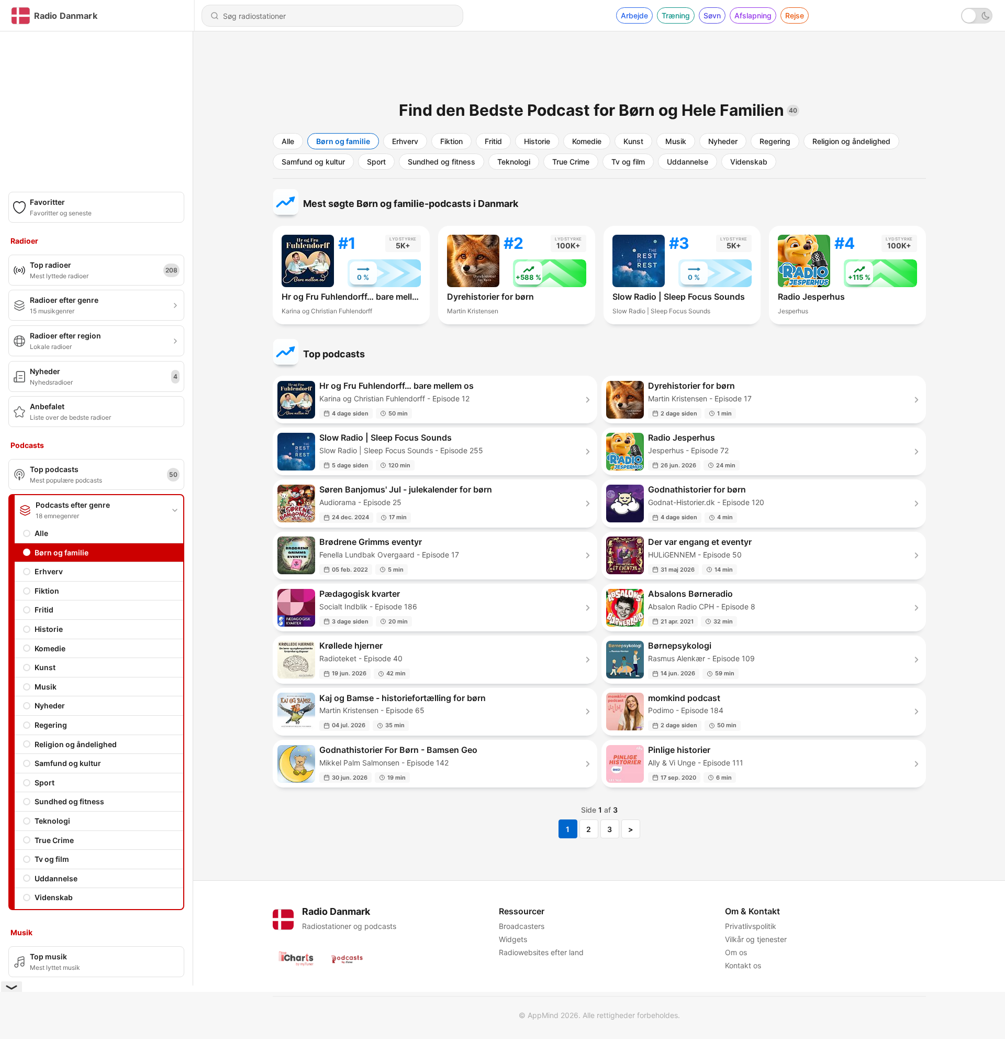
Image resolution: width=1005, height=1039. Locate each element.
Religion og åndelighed (76, 744)
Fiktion (47, 590)
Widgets (513, 939)
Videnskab (54, 897)
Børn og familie (61, 552)
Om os (736, 952)
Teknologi (52, 820)
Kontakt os (743, 965)
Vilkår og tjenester (756, 939)
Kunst (45, 667)
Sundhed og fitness (69, 801)
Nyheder (50, 705)
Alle (41, 533)
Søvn (712, 15)
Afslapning (753, 15)
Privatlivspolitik (750, 926)
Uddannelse (56, 878)
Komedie (50, 648)
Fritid (44, 609)
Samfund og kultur (68, 763)
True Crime (54, 840)
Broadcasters (521, 926)
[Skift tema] (976, 16)
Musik (46, 686)
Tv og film (52, 859)
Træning (676, 15)
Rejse (794, 15)
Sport (44, 782)
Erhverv (49, 571)
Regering (51, 724)
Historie (49, 629)
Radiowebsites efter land (541, 952)
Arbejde (634, 15)
